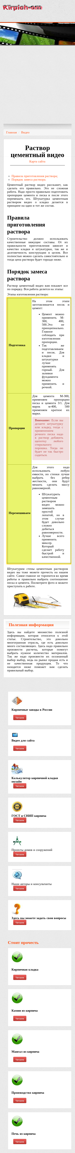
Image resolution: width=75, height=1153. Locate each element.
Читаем (20, 717)
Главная (11, 132)
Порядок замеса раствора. (29, 179)
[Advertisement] (37, 84)
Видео (25, 132)
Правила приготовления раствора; (35, 176)
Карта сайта (37, 161)
